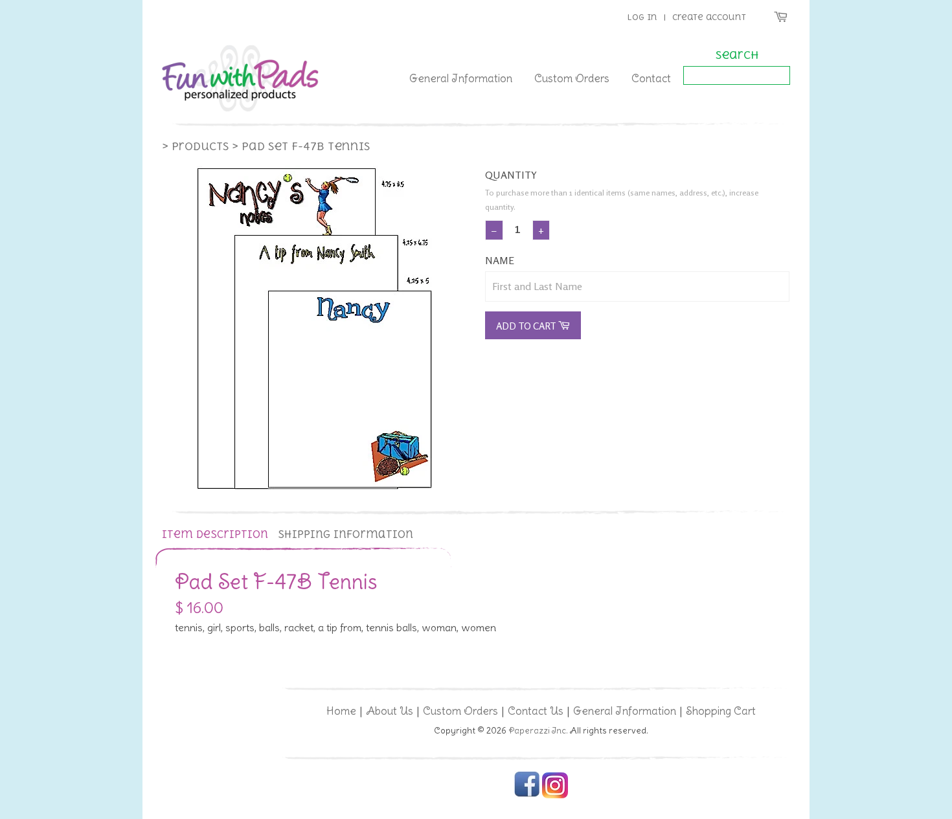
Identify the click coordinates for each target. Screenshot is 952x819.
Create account (709, 17)
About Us (389, 711)
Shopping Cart (721, 711)
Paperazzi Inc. (538, 730)
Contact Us (535, 711)
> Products (195, 146)
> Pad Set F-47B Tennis (301, 146)
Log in (642, 17)
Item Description (215, 534)
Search (737, 55)
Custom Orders (571, 78)
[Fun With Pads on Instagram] (555, 795)
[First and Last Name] (637, 286)
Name (499, 260)
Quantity (511, 174)
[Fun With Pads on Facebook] (526, 795)
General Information (460, 78)
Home (341, 711)
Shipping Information (345, 534)
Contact (651, 78)
